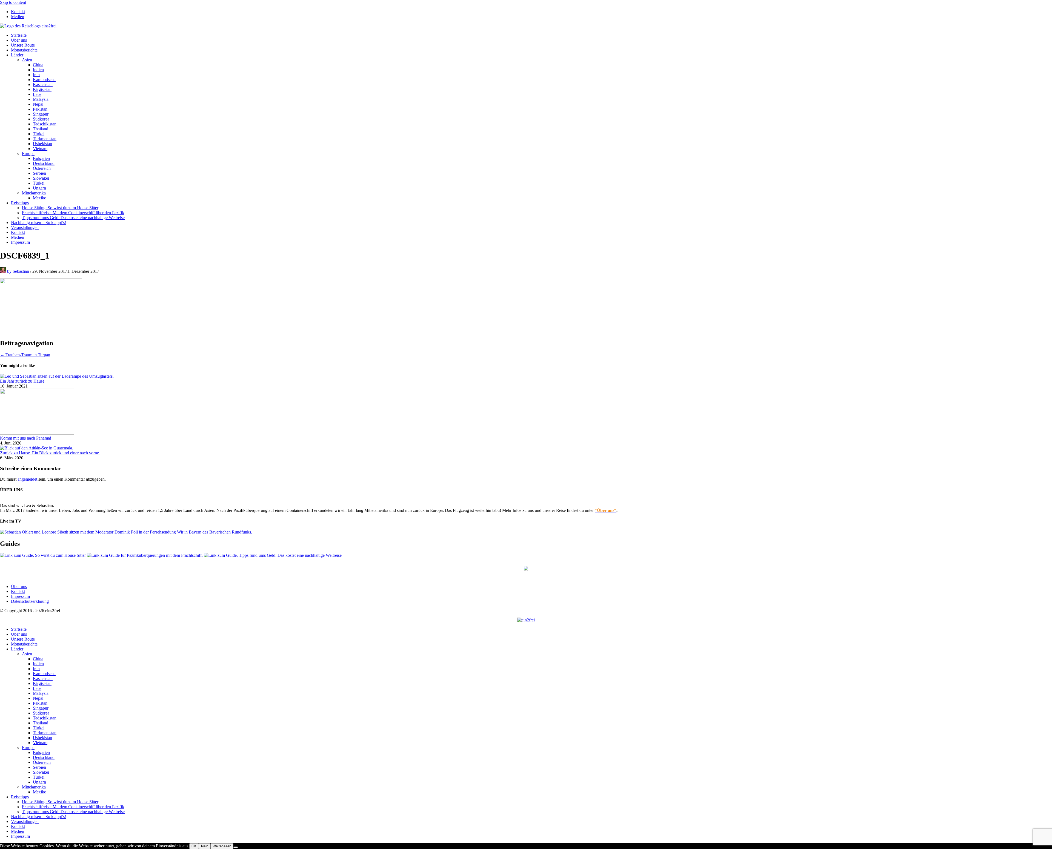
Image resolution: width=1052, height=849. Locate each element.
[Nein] (235, 847)
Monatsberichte (24, 50)
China (38, 64)
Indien (38, 69)
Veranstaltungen (25, 227)
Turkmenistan (44, 138)
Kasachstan (43, 84)
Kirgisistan (42, 89)
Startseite (19, 35)
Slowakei (41, 178)
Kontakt (18, 11)
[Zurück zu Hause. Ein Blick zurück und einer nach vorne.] (36, 448)
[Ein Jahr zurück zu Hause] (57, 376)
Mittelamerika (34, 193)
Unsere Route (23, 45)
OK (194, 846)
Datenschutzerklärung (30, 601)
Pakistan (40, 109)
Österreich (42, 168)
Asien (27, 60)
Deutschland (44, 163)
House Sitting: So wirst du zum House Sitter (60, 207)
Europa (28, 153)
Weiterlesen (222, 846)
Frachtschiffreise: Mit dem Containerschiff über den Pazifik (73, 212)
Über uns (19, 40)
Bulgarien (41, 158)
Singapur (40, 114)
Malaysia (40, 99)
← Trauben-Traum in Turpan (25, 354)
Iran (36, 74)
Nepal (38, 104)
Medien (17, 16)
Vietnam (40, 148)
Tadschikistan (44, 124)
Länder (17, 55)
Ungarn (39, 188)
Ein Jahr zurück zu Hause (22, 381)
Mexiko (39, 198)
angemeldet (27, 479)
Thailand (40, 129)
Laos (37, 94)
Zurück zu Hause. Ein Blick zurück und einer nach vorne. (50, 453)
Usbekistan (42, 143)
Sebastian (18, 271)
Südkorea (41, 119)
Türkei (38, 133)
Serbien (39, 173)
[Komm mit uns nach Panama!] (37, 433)
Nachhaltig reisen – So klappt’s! (38, 222)
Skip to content (13, 2)
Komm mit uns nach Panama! (25, 438)
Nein (204, 846)
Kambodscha (44, 79)
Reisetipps (20, 202)
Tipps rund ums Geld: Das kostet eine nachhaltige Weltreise (73, 217)
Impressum (20, 242)
